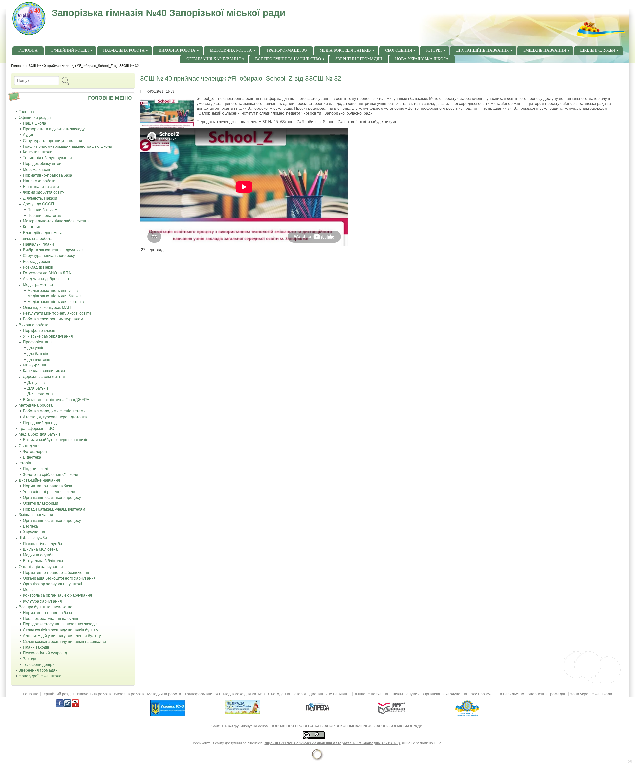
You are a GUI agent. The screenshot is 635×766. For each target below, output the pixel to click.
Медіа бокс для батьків (345, 50)
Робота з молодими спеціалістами (54, 411)
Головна (28, 50)
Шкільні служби (597, 50)
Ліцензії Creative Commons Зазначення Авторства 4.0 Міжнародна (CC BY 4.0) (332, 743)
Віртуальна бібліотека (43, 561)
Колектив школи (37, 152)
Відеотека (32, 457)
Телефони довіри (39, 664)
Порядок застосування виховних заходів (60, 624)
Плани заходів (36, 647)
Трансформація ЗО (286, 50)
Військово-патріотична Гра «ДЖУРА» (57, 400)
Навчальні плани (38, 244)
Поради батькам (42, 210)
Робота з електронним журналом (53, 319)
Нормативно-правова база (47, 175)
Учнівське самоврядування (48, 336)
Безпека (30, 526)
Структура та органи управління (52, 141)
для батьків (37, 354)
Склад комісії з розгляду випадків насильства (64, 641)
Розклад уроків (36, 261)
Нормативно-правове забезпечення (56, 572)
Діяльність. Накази (40, 198)
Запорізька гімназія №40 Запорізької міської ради (168, 12)
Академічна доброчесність (47, 279)
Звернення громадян (358, 59)
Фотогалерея (35, 451)
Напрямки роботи (39, 181)
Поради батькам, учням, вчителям (54, 509)
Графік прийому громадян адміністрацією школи (67, 146)
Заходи (29, 659)
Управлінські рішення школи (49, 492)
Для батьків (38, 388)
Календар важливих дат (45, 371)
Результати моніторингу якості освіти (57, 313)
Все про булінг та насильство (288, 59)
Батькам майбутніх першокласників (55, 440)
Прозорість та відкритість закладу (54, 129)
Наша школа (34, 123)
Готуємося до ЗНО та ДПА (47, 273)
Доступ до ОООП (38, 204)
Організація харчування (213, 59)
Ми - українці (34, 365)
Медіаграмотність (39, 284)
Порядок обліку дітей (42, 163)
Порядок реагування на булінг (51, 618)
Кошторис (32, 227)
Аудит (28, 135)
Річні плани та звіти (41, 186)
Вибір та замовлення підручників (53, 250)
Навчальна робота (124, 50)
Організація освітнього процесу (52, 497)
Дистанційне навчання (482, 50)
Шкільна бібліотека (40, 549)
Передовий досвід (40, 423)
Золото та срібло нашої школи (50, 475)
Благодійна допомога (42, 233)
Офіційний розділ (70, 50)
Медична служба (38, 555)
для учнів (35, 348)
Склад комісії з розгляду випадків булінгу (60, 630)
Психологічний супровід (45, 653)
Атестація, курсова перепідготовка (55, 417)
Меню (28, 589)
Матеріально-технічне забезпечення (56, 221)
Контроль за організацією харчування (57, 595)
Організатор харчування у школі (52, 584)
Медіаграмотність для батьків (54, 296)
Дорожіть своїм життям (44, 376)
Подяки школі (35, 469)
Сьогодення (398, 50)
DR (630, 761)
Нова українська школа (422, 59)
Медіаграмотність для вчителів (55, 302)
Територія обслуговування (47, 158)
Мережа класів (36, 169)
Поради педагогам (44, 215)
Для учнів (36, 382)
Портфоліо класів (39, 330)
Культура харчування (42, 601)
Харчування (34, 532)
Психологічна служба (42, 544)
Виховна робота (177, 50)
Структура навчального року (49, 256)
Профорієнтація (38, 342)
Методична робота (231, 50)
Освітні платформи (40, 503)
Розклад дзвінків (38, 267)
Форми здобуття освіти (44, 192)
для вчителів (38, 359)
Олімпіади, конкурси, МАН (47, 307)
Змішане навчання (544, 50)
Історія (434, 50)
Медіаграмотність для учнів (52, 290)
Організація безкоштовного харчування (59, 578)
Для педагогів (40, 394)
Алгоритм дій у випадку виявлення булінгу (62, 636)
